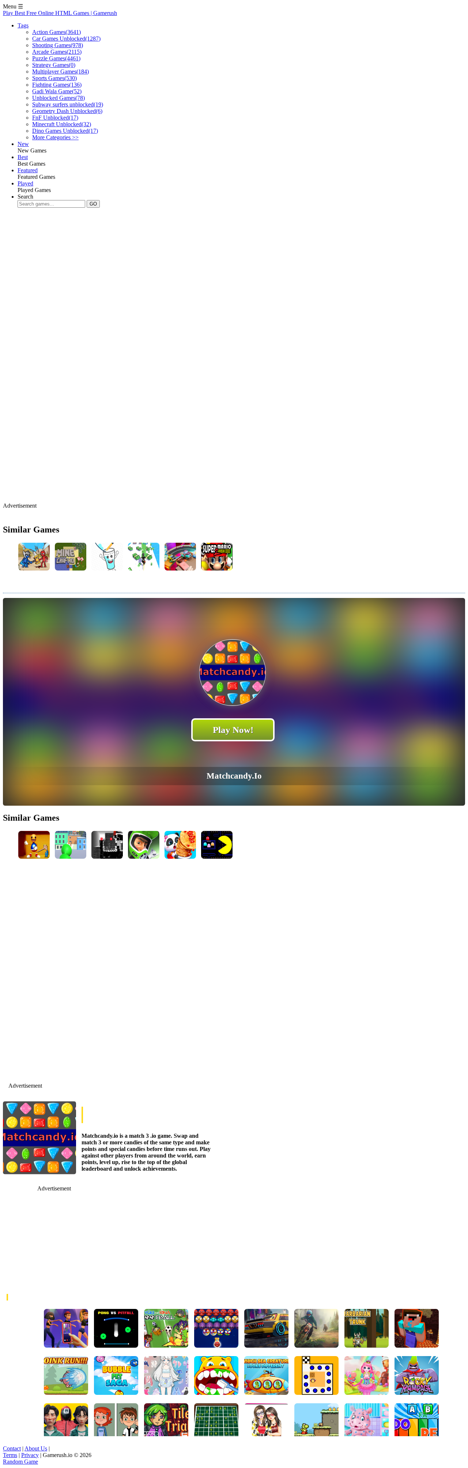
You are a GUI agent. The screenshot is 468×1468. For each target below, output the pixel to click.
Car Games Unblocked (66, 38)
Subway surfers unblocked (67, 104)
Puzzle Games (56, 58)
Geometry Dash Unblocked (67, 111)
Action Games (56, 32)
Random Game (20, 1461)
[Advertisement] (136, 261)
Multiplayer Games (60, 71)
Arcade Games (57, 52)
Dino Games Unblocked (65, 131)
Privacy (30, 1455)
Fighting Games (57, 85)
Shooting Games (57, 45)
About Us (35, 1448)
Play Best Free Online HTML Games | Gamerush (60, 13)
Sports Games (54, 78)
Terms (10, 1455)
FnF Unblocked (55, 117)
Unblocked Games (58, 98)
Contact (12, 1448)
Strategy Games (53, 65)
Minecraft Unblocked (61, 124)
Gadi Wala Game (57, 91)
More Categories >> (55, 137)
